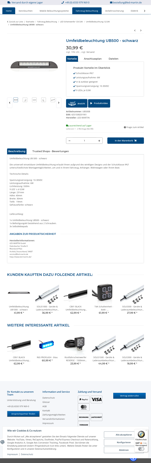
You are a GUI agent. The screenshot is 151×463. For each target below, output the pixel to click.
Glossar (46, 402)
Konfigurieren (124, 442)
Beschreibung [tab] (16, 151)
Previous (9, 103)
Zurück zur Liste (16, 21)
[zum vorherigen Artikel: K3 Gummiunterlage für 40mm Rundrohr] (135, 30)
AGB (44, 406)
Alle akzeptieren (124, 434)
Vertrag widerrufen (129, 395)
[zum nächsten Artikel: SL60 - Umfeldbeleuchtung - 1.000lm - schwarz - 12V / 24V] (141, 30)
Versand (90, 52)
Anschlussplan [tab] (93, 58)
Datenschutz (27, 454)
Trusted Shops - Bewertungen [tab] (50, 151)
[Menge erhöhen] (99, 141)
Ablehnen (124, 450)
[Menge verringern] (69, 141)
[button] (142, 11)
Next (58, 103)
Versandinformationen (53, 419)
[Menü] (146, 431)
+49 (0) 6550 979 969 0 (77, 2)
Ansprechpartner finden (23, 413)
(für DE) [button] (90, 129)
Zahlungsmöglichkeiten (53, 414)
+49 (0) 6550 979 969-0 (18, 406)
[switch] (141, 449)
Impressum (12, 454)
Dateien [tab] (113, 58)
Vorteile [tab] (72, 58)
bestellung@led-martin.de (127, 2)
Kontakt (46, 410)
